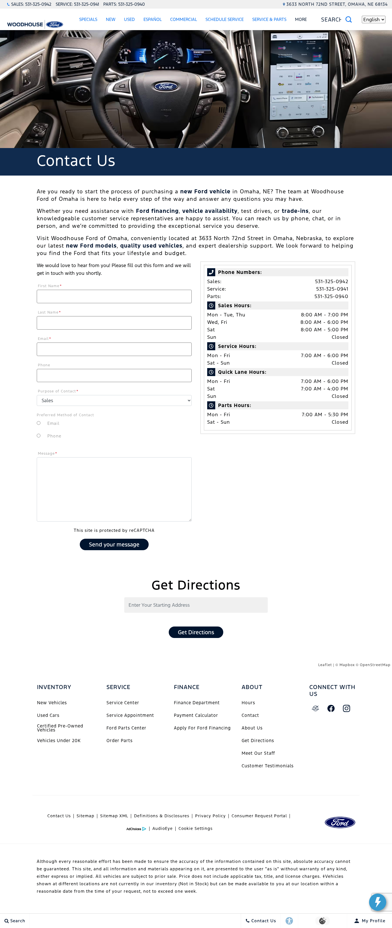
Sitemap (85, 815)
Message (47, 453)
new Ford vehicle (205, 191)
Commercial (183, 19)
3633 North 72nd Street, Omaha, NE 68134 (337, 4)
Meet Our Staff (258, 753)
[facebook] (331, 708)
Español (152, 19)
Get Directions (196, 632)
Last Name (49, 312)
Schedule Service (224, 19)
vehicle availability (210, 210)
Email (44, 338)
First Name (50, 286)
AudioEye (162, 828)
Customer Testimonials (268, 766)
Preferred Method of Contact (65, 415)
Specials (88, 19)
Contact (250, 715)
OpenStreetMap (375, 665)
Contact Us (59, 815)
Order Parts (119, 740)
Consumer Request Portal (259, 815)
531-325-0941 (332, 289)
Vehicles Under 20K (59, 740)
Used (129, 19)
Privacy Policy (210, 815)
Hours (248, 702)
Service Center (122, 702)
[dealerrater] (315, 708)
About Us (252, 728)
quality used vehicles (151, 245)
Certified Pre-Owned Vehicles (60, 728)
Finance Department (197, 702)
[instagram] (346, 708)
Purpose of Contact (58, 391)
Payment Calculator (196, 715)
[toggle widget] (377, 902)
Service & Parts (269, 19)
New (110, 19)
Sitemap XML (114, 815)
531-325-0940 (331, 296)
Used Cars (48, 715)
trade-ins (295, 210)
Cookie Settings (195, 828)
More (301, 20)
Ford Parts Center (126, 728)
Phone (44, 365)
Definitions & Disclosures (161, 815)
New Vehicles (52, 702)
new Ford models (91, 245)
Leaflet (325, 665)
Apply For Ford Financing (202, 728)
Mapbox (347, 665)
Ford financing (157, 210)
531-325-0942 (331, 281)
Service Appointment (130, 715)
